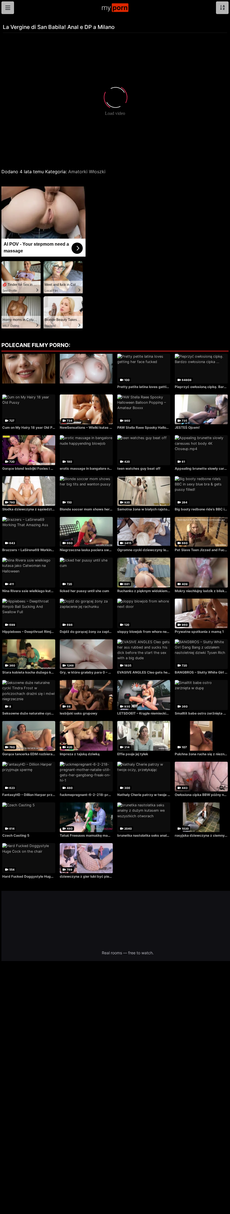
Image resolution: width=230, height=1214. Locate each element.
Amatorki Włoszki (86, 171)
